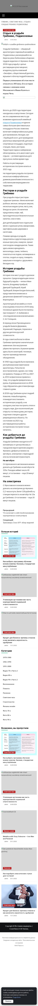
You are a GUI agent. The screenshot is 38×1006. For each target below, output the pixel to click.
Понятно (8, 1001)
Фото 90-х (7, 720)
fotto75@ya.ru (19, 945)
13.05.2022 (13, 39)
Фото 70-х (7, 711)
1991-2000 (7, 666)
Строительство (8, 702)
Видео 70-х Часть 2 (10, 671)
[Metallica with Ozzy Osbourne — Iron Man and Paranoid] (19, 822)
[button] (3, 15)
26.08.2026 (13, 569)
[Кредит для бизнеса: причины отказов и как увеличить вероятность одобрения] (19, 623)
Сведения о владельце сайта (12, 940)
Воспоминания (8, 684)
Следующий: (18, 521)
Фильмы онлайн (9, 706)
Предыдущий (18, 513)
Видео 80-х (7, 675)
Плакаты (6, 688)
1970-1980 (7, 657)
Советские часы (9, 30)
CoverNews (14, 929)
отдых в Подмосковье (12, 122)
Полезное (6, 693)
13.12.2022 (13, 915)
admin (6, 39)
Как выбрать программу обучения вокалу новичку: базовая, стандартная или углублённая (19, 563)
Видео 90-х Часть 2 (10, 680)
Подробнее (17, 997)
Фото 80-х (7, 715)
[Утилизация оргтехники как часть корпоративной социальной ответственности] (19, 585)
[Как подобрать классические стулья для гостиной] (19, 859)
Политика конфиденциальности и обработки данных (18, 938)
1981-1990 (7, 662)
